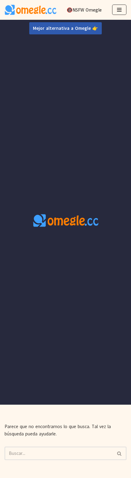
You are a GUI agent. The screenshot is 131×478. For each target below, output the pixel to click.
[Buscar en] (119, 453)
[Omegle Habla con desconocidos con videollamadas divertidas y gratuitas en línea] (30, 10)
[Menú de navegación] (119, 10)
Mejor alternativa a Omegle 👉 (65, 28)
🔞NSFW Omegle (84, 10)
